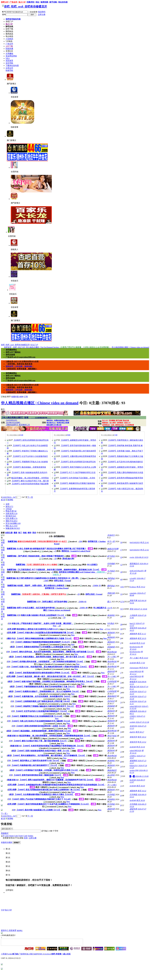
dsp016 (132, 732)
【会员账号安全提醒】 (13, 422)
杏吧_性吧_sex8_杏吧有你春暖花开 (15, 345)
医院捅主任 (134, 564)
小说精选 (9, 39)
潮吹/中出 (11, 521)
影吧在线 (9, 26)
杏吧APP (4, 2)
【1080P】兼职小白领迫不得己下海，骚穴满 (30, 481)
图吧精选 (9, 31)
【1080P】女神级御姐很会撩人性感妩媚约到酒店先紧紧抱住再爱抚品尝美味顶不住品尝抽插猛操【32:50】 (61, 785)
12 (121, 565)
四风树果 (111, 647)
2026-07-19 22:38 (142, 722)
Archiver (47, 954)
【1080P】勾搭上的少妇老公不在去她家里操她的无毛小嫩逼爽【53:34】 (41, 721)
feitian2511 (134, 766)
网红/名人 (11, 526)
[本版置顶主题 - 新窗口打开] (3, 619)
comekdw (133, 593)
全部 (7, 504)
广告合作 (13, 2)
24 (121, 616)
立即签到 (9, 890)
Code (25, 836)
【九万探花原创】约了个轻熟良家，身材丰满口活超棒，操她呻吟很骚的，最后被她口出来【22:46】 (58, 570)
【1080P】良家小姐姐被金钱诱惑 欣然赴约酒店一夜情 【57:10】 (43, 751)
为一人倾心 (112, 657)
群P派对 (11, 516)
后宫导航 (9, 63)
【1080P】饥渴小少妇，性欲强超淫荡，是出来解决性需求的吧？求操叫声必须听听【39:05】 (49, 667)
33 (121, 594)
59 (121, 542)
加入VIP (22, 2)
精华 (29, 533)
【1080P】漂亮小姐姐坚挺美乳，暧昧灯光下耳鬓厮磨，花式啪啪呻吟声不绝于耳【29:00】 (56, 780)
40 (86, 608)
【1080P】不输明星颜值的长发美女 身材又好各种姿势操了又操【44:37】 (45, 687)
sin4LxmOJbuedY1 (137, 571)
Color (7, 836)
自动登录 (33, 12)
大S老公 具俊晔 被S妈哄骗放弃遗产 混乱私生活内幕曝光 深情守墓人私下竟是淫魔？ (51, 549)
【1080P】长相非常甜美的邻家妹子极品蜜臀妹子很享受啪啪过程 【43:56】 (53, 746)
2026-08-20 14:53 (141, 557)
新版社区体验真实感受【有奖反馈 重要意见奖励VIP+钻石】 (43, 541)
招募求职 (30, 2)
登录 (26, 838)
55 (100, 586)
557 (121, 609)
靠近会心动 (134, 687)
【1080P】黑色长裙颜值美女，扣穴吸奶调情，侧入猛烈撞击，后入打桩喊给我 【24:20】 (49, 755)
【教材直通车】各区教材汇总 (18, 425)
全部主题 (9, 533)
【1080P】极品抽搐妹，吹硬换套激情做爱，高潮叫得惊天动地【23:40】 (42, 731)
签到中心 (5, 930)
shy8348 (133, 643)
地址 (37, 2)
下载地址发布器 (12, 66)
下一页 (30, 497)
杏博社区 (9, 51)
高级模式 (4, 833)
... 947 (13, 497)
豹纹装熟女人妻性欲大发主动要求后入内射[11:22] (37, 629)
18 (121, 572)
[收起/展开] (6, 396)
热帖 (25, 533)
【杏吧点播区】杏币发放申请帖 (54, 602)
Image (11, 836)
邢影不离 (133, 601)
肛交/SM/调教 (13, 523)
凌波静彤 (111, 615)
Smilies (30, 836)
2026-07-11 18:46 (140, 609)
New (54, 626)
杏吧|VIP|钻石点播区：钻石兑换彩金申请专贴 (36, 608)
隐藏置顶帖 (12, 541)
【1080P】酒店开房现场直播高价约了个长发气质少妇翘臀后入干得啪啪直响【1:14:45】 (53, 804)
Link (16, 836)
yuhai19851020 (135, 672)
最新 (15, 533)
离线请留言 (112, 696)
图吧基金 (111, 586)
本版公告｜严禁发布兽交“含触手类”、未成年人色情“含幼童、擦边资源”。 (43, 623)
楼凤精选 (9, 34)
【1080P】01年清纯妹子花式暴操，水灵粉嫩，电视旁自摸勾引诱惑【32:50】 (47, 770)
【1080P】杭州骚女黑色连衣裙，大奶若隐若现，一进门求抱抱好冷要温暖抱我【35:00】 (47, 662)
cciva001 (133, 578)
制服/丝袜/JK (13, 528)
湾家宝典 (111, 593)
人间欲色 (133, 615)
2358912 (133, 716)
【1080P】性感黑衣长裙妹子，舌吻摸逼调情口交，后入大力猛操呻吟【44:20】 (46, 691)
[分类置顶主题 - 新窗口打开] (3, 604)
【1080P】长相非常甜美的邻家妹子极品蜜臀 (30, 484)
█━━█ (132, 776)
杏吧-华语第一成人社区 (61, 954)
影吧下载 (9, 29)
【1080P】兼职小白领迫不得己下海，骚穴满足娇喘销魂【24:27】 (40, 741)
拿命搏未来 (112, 652)
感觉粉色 (111, 633)
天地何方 (111, 535)
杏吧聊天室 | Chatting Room (56, 588)
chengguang (134, 668)
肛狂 (131, 609)
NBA (8, 58)
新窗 (3, 533)
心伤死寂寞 (112, 681)
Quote (20, 836)
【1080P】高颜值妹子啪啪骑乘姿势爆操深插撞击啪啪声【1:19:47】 (42, 642)
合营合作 (9, 68)
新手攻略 (53, 2)
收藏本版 (17, 397)
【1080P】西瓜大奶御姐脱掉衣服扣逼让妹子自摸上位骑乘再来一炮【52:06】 (49, 790)
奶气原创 (111, 556)
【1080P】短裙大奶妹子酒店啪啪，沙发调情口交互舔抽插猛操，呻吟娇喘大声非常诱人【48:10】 (53, 681)
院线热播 (9, 49)
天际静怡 (111, 799)
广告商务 (22, 954)
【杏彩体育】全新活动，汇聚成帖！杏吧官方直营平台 (43, 594)
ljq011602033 (135, 542)
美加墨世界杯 (11, 56)
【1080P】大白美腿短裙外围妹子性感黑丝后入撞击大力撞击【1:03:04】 (44, 794)
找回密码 (41, 12)
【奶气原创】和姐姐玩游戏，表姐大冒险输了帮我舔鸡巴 (40, 556)
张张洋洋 (133, 628)
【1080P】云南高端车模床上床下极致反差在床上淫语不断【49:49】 (43, 701)
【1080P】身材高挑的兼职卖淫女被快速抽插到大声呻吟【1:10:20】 (42, 673)
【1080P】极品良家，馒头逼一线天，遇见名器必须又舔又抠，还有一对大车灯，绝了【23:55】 (55, 676)
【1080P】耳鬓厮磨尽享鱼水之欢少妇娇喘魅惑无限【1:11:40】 (37, 716)
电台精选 (9, 36)
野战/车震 (11, 511)
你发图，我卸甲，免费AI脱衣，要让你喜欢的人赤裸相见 (40, 586)
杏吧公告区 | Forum (62, 581)
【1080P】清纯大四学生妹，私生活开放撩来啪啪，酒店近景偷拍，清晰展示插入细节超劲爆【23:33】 (52, 652)
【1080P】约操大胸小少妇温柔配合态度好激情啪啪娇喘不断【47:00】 (45, 633)
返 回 (3, 500)
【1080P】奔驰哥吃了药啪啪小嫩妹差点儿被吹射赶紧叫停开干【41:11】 (44, 706)
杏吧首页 (13, 19)
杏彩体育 (9, 61)
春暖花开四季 (112, 549)
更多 (34, 533)
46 (121, 579)
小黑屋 (4, 954)
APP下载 (9, 46)
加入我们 (30, 954)
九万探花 (111, 571)
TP (9, 509)
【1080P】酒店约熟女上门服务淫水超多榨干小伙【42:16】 (35, 761)
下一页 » (4, 814)
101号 (109, 608)
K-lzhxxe (133, 587)
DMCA (41, 954)
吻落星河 (133, 682)
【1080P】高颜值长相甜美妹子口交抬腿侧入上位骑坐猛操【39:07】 (43, 647)
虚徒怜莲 (111, 672)
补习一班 (111, 541)
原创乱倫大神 (68, 559)
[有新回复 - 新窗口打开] (2, 625)
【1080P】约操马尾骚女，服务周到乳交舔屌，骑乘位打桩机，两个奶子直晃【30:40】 (49, 657)
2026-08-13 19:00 (141, 776)
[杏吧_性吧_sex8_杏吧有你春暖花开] (24, 6)
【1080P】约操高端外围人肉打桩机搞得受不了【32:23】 (34, 765)
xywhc (132, 557)
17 (121, 550)
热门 (20, 533)
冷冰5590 (133, 692)
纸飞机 (15, 954)
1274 (122, 602)
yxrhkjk (132, 722)
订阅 (26, 397)
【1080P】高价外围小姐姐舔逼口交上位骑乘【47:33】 (38, 810)
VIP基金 (110, 623)
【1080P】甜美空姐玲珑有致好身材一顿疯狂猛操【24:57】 (37, 775)
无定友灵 (111, 701)
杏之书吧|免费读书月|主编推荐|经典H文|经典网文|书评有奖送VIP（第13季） (48, 578)
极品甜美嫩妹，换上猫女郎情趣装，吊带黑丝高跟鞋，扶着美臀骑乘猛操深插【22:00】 (55, 736)
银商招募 (44, 2)
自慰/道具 (11, 514)
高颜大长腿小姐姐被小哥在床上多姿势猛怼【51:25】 (43, 615)
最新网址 (19, 930)
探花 (9, 506)
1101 (122, 587)
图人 (109, 602)
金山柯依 (111, 775)
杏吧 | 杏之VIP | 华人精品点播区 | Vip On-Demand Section (62, 347)
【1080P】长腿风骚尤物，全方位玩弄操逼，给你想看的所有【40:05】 (42, 696)
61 (85, 602)
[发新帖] (9, 500)
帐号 (4, 12)
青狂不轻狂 (112, 736)
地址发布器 (63, 2)
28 (121, 624)
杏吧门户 (9, 22)
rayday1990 (134, 770)
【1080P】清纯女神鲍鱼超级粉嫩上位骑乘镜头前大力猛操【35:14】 (44, 638)
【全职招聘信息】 (12, 420)
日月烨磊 (111, 795)
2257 (36, 954)
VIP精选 (9, 41)
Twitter (9, 954)
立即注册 (41, 14)
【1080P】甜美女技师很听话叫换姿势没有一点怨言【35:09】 (41, 726)
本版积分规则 (6, 842)
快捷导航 (9, 70)
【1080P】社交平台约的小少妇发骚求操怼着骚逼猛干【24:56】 (41, 711)
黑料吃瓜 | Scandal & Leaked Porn (76, 551)
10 (10, 497)
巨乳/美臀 (11, 518)
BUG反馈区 (92, 565)
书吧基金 (111, 578)
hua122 (132, 623)
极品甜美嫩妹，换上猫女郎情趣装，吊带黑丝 (30, 478)
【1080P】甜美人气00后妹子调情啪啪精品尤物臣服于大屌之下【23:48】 (41, 799)
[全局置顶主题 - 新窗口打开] (3, 545)
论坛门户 (34, 345)
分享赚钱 (9, 54)
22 (121, 557)
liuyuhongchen (135, 647)
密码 (4, 14)
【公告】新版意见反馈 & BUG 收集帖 (41, 565)
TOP (2, 910)
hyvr (109, 629)
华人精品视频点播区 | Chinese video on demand (130, 347)
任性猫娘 (111, 564)
